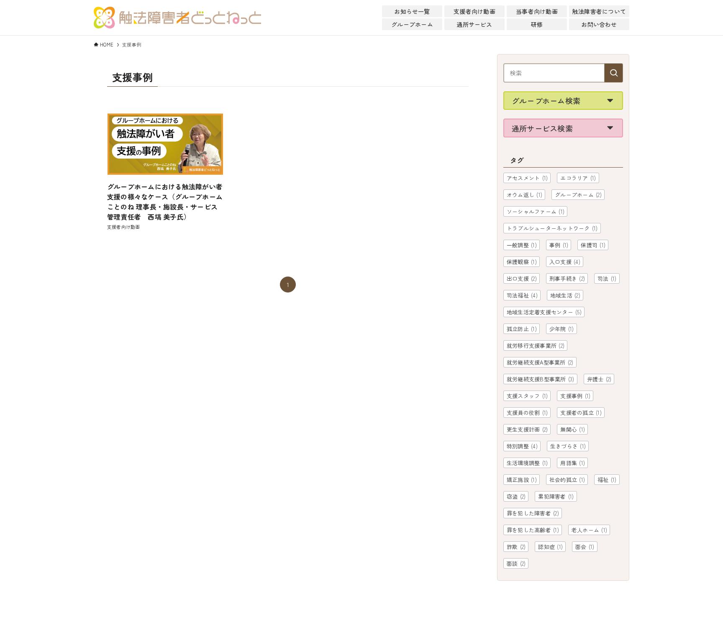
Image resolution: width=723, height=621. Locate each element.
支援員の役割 (527, 413)
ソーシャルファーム (535, 211)
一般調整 (522, 245)
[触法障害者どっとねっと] (177, 17)
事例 (558, 245)
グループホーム (578, 195)
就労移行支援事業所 (535, 345)
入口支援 (564, 262)
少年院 (561, 329)
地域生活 (565, 295)
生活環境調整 (527, 463)
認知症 (550, 547)
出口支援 (522, 278)
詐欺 (516, 547)
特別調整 (522, 446)
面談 (516, 563)
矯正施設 (522, 480)
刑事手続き (567, 278)
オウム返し (524, 195)
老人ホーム (589, 530)
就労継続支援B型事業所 (540, 379)
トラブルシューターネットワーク (552, 228)
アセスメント (527, 178)
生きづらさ (568, 446)
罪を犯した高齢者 (533, 530)
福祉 (606, 480)
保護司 (593, 245)
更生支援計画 (527, 429)
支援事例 (575, 396)
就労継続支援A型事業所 (540, 362)
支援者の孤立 (580, 413)
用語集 (572, 463)
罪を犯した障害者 (533, 513)
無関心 (572, 429)
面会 (584, 547)
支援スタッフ (527, 396)
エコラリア (578, 178)
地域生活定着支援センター (544, 312)
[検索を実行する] (613, 73)
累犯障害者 (556, 496)
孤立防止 (522, 329)
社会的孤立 (567, 480)
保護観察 (522, 262)
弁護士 (599, 379)
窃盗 (516, 496)
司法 (606, 278)
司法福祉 (522, 295)
